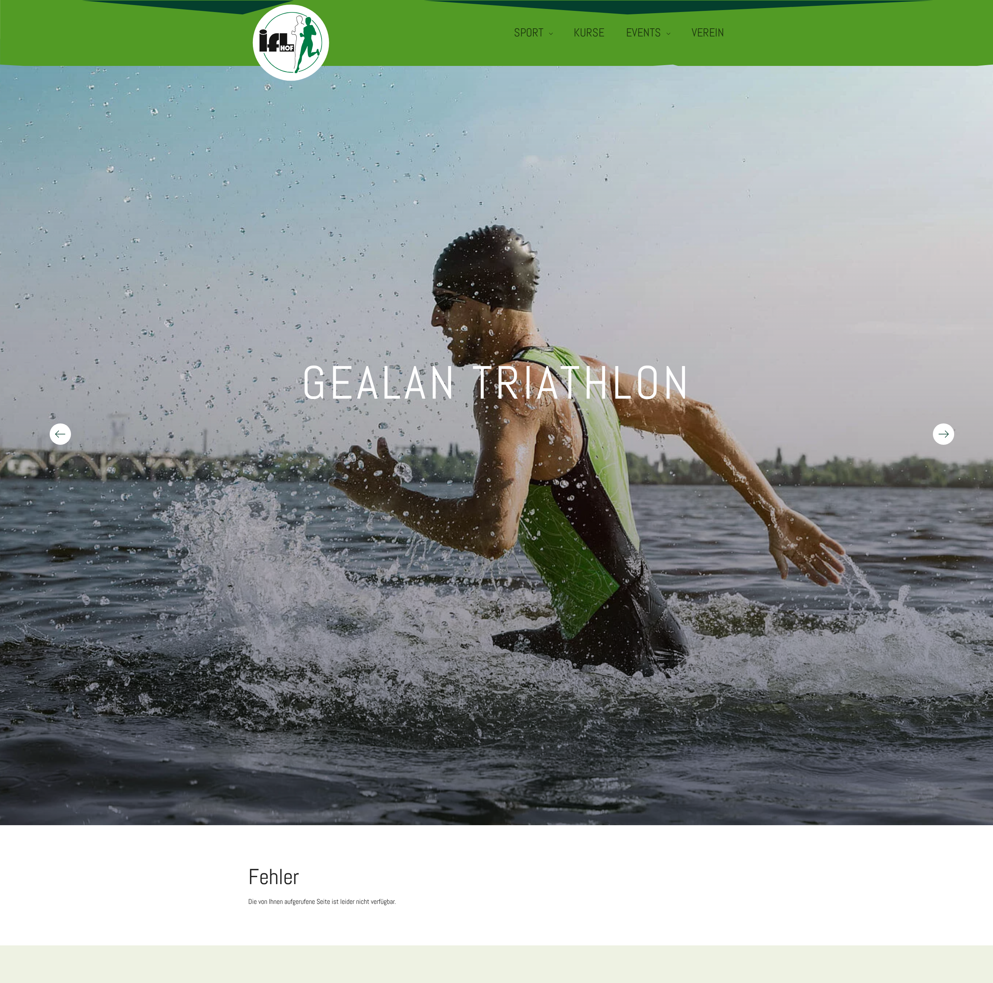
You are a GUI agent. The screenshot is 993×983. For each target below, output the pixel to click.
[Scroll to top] (976, 966)
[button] (938, 432)
